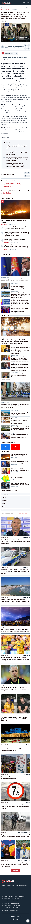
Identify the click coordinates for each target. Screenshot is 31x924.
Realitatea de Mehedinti (16, 46)
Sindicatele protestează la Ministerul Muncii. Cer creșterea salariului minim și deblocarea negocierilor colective (15, 406)
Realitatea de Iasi (18, 898)
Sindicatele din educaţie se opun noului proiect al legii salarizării (13, 777)
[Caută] (24, 2)
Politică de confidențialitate (21, 885)
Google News (7, 193)
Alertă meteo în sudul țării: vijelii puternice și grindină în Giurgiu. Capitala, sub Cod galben (15, 630)
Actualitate (11, 7)
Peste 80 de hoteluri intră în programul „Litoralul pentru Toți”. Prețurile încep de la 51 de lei (15, 601)
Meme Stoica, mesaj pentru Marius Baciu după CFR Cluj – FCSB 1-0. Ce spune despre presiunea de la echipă (15, 541)
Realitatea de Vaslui (14, 910)
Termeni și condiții (10, 885)
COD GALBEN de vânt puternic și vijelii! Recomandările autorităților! (14, 240)
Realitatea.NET (5, 896)
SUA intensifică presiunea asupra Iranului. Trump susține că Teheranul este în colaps (20, 375)
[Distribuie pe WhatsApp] (25, 48)
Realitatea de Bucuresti (16, 901)
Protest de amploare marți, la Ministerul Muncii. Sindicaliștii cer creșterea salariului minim (20, 436)
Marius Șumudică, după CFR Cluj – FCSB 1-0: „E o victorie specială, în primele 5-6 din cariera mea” (15, 689)
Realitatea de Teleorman (17, 907)
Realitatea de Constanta (7, 905)
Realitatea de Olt (5, 910)
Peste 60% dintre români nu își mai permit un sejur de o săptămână (19, 413)
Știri (7, 7)
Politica (5, 229)
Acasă (4, 7)
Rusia (12, 183)
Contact (3, 885)
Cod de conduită (5, 888)
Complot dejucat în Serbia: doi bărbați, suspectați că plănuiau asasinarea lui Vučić (16, 146)
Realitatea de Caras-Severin (7, 898)
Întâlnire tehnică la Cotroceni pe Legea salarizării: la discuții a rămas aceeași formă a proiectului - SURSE (20, 421)
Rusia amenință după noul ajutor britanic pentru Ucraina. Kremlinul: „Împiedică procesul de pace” (17, 152)
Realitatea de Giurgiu (6, 907)
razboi (18, 183)
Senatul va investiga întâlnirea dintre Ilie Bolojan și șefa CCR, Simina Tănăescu (15, 227)
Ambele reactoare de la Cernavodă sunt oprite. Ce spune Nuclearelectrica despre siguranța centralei (17, 158)
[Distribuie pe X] (28, 48)
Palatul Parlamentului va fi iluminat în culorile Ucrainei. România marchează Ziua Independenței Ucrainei (15, 748)
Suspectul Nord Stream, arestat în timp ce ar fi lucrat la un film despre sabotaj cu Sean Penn (15, 835)
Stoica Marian (26, 744)
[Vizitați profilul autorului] (2, 46)
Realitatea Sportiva (13, 896)
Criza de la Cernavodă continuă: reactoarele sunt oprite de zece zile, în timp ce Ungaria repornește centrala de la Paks (20, 429)
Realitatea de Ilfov (5, 903)
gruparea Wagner (7, 186)
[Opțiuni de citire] (28, 921)
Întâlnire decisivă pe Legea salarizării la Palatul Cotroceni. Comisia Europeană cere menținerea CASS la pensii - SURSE (14, 341)
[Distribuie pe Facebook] (28, 45)
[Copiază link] (25, 45)
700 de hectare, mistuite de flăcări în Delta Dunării (19, 455)
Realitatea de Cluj (16, 905)
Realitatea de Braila (15, 903)
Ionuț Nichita (26, 537)
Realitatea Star (22, 896)
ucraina (7, 183)
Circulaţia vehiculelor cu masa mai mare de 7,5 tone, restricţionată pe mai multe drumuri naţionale (15, 806)
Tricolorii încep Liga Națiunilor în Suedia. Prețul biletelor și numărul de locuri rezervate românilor (15, 659)
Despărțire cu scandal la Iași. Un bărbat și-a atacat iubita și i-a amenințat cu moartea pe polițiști (15, 571)
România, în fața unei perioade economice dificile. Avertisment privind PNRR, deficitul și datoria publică (17, 164)
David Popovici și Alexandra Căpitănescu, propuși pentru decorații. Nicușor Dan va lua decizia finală (14, 864)
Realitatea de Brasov (6, 901)
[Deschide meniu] (28, 3)
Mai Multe (15, 870)
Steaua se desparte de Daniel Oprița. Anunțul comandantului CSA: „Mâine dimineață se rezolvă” (19, 311)
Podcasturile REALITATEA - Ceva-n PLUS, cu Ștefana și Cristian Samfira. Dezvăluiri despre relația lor (15, 718)
